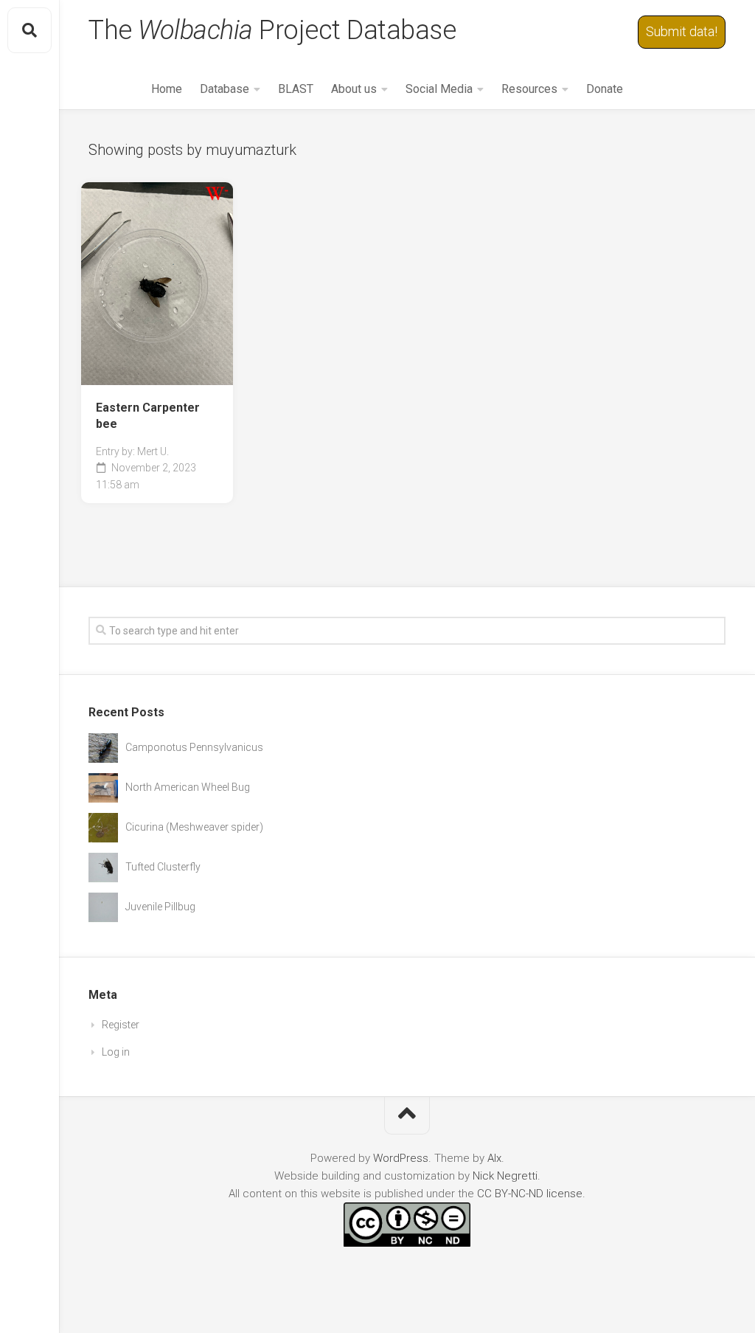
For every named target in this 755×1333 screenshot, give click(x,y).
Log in (116, 1052)
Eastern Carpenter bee (148, 416)
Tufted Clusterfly (163, 867)
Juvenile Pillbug (160, 907)
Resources (529, 89)
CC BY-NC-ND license (529, 1193)
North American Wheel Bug (187, 787)
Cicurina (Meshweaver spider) (194, 827)
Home (166, 89)
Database (224, 89)
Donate (604, 89)
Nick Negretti (505, 1176)
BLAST (295, 89)
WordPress (400, 1158)
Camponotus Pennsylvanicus (194, 747)
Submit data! (681, 31)
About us (354, 89)
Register (120, 1025)
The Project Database (272, 30)
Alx (494, 1158)
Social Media (439, 89)
